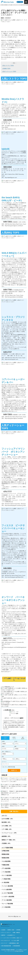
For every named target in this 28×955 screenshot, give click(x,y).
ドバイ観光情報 (6, 907)
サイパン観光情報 (7, 875)
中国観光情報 (5, 864)
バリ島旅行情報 (6, 879)
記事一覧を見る (14, 811)
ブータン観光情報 (7, 900)
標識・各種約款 (16, 932)
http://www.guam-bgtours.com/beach (14, 225)
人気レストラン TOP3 (8, 65)
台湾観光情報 (5, 850)
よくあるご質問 (15, 940)
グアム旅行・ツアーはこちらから (14, 679)
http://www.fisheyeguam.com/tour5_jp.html (15, 505)
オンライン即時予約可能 (9, 767)
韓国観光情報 (5, 854)
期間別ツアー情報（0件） (9, 840)
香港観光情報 (5, 857)
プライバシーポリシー (6, 932)
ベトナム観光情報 (7, 889)
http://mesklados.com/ (10, 129)
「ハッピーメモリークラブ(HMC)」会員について (12, 937)
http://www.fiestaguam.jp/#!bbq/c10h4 (14, 577)
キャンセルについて (6, 940)
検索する (14, 770)
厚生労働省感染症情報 (6, 945)
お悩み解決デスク (11, 935)
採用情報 (18, 929)
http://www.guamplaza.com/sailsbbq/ (14, 297)
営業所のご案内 (11, 929)
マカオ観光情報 (6, 861)
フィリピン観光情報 (7, 886)
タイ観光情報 (5, 882)
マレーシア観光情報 (7, 903)
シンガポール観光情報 (8, 896)
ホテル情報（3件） (7, 825)
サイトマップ (4, 943)
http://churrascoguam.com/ (11, 359)
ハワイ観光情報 (6, 872)
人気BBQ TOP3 (6, 68)
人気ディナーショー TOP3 (9, 71)
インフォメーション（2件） (9, 832)
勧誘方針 (3, 935)
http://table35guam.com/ (11, 177)
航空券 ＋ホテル (14, 738)
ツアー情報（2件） (7, 829)
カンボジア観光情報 (7, 893)
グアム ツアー (5, 738)
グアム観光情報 (6, 868)
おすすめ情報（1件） (8, 818)
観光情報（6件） (6, 822)
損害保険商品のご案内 (14, 943)
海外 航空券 (22, 738)
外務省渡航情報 (16, 945)
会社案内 (3, 929)
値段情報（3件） (6, 836)
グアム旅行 (11, 31)
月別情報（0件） (6, 843)
